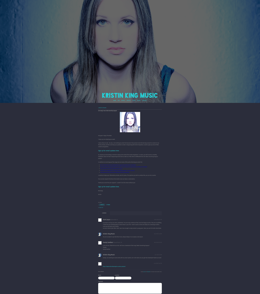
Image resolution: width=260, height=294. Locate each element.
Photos (129, 100)
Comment (100, 281)
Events (123, 100)
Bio (119, 100)
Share (109, 204)
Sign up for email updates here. (108, 187)
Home (114, 100)
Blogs (139, 100)
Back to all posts (102, 107)
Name (99, 275)
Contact (144, 100)
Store (134, 100)
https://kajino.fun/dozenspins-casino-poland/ (114, 266)
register (148, 271)
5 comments (102, 204)
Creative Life (101, 207)
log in (144, 271)
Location (117, 275)
